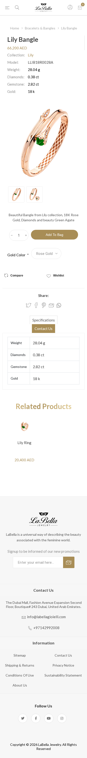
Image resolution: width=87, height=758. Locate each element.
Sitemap (20, 655)
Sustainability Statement (63, 675)
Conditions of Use (20, 675)
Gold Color (16, 255)
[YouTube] (48, 718)
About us (20, 685)
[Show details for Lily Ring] (24, 426)
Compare (16, 275)
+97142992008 (46, 627)
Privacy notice (63, 665)
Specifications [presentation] (43, 320)
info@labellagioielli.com (46, 617)
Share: (43, 295)
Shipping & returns (19, 665)
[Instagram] (61, 718)
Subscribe (68, 562)
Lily (31, 55)
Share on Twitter (28, 305)
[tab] (43, 320)
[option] (16, 194)
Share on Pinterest (43, 305)
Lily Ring (24, 442)
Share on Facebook (36, 305)
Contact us (63, 655)
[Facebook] (35, 718)
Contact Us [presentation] (43, 328)
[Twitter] (22, 718)
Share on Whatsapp (59, 305)
